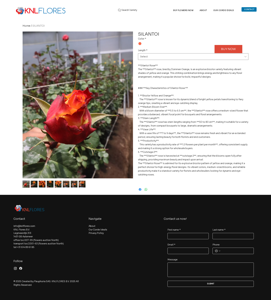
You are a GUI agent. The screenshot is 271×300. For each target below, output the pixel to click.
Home (26, 25)
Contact (19, 219)
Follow (18, 261)
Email (171, 244)
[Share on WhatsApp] (146, 189)
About (92, 226)
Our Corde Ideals (98, 229)
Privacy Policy (96, 233)
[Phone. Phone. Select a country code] (218, 251)
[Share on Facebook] (140, 189)
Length (142, 50)
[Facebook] (21, 268)
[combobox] (193, 56)
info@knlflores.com (24, 226)
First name (174, 229)
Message (172, 259)
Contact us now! (175, 219)
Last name (219, 229)
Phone (216, 244)
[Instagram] (15, 268)
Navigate (95, 219)
